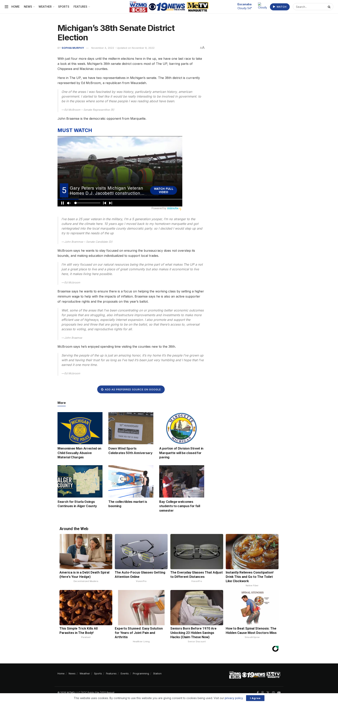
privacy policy (234, 698)
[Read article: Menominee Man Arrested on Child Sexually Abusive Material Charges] (80, 428)
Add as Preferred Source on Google (132, 389)
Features (80, 6)
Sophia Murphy (73, 47)
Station (157, 673)
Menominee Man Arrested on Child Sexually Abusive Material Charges (79, 452)
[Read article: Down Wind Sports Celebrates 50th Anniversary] (130, 428)
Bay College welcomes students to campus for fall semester (179, 506)
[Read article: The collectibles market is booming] (130, 481)
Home (15, 6)
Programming (141, 673)
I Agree (255, 698)
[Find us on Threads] (262, 693)
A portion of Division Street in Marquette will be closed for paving (181, 452)
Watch (281, 6)
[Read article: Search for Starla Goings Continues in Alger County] (80, 481)
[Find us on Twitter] (268, 692)
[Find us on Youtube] (278, 692)
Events (125, 673)
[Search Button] (329, 6)
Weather (45, 6)
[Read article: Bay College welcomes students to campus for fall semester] (181, 481)
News (28, 6)
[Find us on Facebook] (258, 692)
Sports (63, 6)
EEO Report (107, 692)
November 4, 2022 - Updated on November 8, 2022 (123, 47)
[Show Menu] (6, 6)
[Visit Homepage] (169, 6)
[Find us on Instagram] (273, 692)
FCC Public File (90, 692)
